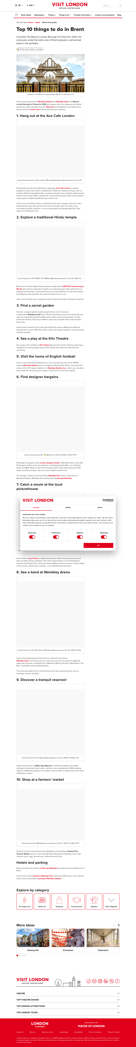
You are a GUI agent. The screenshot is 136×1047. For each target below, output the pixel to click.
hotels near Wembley (48, 868)
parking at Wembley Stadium (49, 878)
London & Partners (39, 1024)
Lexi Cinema (33, 558)
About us (33, 1032)
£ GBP (30, 5)
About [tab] (100, 507)
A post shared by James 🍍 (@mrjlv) (38, 455)
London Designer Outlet (49, 462)
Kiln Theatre (44, 345)
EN (19, 5)
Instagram (100, 981)
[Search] (121, 5)
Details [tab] (68, 507)
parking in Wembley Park (43, 876)
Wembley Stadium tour (57, 368)
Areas (37, 22)
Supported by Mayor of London (91, 1024)
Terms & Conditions (95, 1032)
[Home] (16, 15)
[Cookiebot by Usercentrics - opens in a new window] (104, 500)
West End (50, 107)
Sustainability (64, 1032)
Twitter (111, 981)
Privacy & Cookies (114, 1032)
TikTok (88, 981)
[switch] (56, 537)
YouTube (94, 981)
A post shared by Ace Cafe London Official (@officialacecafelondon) (43, 180)
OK (98, 545)
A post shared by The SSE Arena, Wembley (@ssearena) (39, 650)
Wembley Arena (62, 101)
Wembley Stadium (45, 101)
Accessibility (78, 1032)
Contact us (19, 1032)
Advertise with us (47, 1032)
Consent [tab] (36, 507)
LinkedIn (106, 981)
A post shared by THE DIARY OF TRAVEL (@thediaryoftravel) (41, 278)
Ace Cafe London (63, 188)
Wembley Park (54, 475)
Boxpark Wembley (64, 478)
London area (34, 109)
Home (30, 22)
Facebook (117, 981)
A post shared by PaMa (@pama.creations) (38, 843)
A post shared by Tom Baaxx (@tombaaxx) (38, 758)
